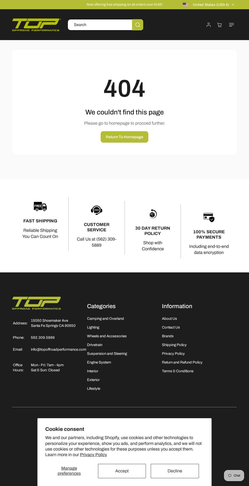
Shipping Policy (174, 345)
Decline (175, 471)
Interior (92, 371)
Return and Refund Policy (182, 362)
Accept (122, 471)
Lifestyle (93, 389)
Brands (168, 336)
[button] (231, 24)
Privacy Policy (93, 454)
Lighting (93, 327)
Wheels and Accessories (107, 336)
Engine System (99, 362)
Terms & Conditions (178, 371)
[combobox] (105, 24)
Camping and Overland (105, 319)
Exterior (93, 380)
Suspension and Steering (107, 354)
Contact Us (171, 327)
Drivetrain (94, 345)
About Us (169, 319)
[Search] (137, 24)
